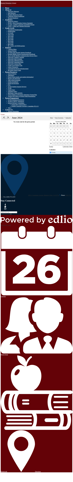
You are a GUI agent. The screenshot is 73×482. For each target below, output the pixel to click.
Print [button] (51, 118)
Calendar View (67, 147)
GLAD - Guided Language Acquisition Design (21, 24)
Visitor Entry (11, 90)
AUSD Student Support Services (17, 86)
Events (53, 152)
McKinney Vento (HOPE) (15, 93)
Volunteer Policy (12, 91)
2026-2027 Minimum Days (15, 60)
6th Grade (10, 41)
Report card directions (14, 78)
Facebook (5, 205)
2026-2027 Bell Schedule (15, 59)
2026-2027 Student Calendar (16, 57)
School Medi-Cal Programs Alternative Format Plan (22, 94)
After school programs (14, 80)
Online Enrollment (13, 82)
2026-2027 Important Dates (15, 62)
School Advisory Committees (16, 103)
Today (51, 147)
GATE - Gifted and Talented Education (19, 26)
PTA (9, 85)
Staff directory (12, 13)
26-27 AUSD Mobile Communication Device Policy (22, 56)
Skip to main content (6, 1)
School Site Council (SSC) (18, 104)
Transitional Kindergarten (15, 30)
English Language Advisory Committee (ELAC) (25, 106)
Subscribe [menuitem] (68, 118)
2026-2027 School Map (14, 64)
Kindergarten (11, 31)
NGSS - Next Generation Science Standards (20, 23)
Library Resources (13, 67)
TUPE (9, 88)
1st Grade (10, 33)
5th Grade (10, 39)
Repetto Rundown (13, 18)
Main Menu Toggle (6, 4)
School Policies (12, 51)
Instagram (5, 209)
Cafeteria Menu (12, 49)
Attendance (11, 75)
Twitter (5, 207)
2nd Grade (11, 34)
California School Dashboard (16, 16)
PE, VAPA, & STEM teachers (16, 46)
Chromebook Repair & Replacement (18, 68)
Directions (38, 471)
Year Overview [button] (59, 118)
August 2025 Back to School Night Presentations (21, 96)
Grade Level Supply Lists (15, 65)
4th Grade (10, 38)
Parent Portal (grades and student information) (21, 77)
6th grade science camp (14, 70)
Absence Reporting (13, 111)
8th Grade (10, 44)
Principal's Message (13, 11)
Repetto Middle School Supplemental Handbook (21, 54)
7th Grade (10, 42)
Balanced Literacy (13, 21)
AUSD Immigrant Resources (16, 100)
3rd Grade (11, 36)
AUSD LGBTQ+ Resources (16, 101)
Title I (9, 108)
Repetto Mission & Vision (15, 14)
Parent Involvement (13, 83)
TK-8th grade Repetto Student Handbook (19, 52)
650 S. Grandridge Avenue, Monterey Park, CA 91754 (43, 195)
